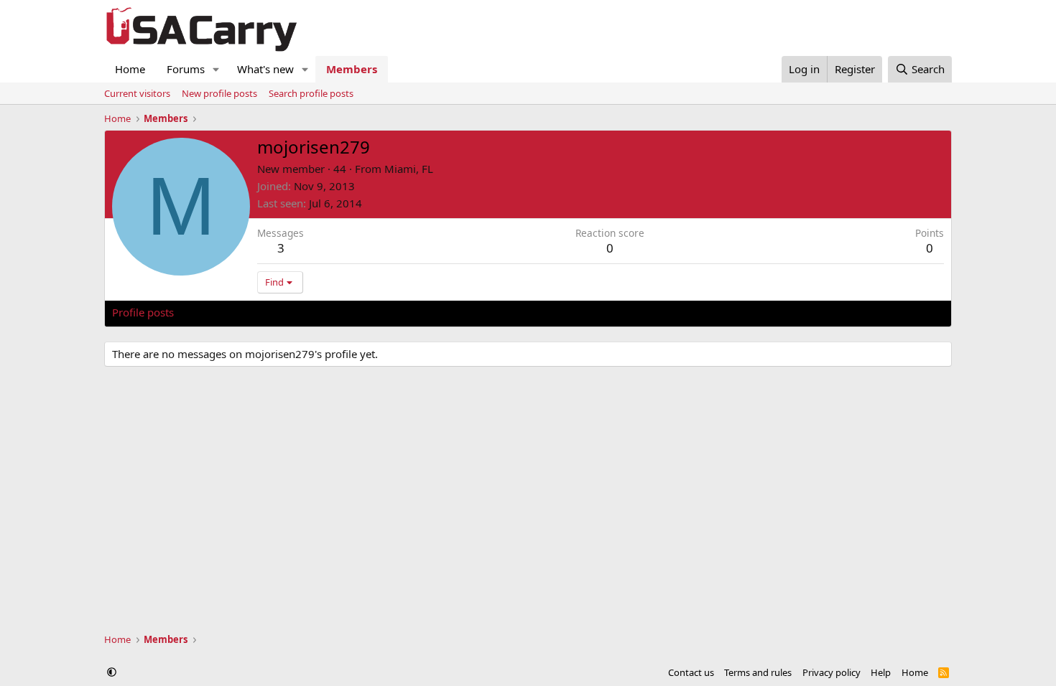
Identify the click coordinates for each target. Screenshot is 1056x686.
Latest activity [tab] (222, 312)
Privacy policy (831, 672)
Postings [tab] (291, 312)
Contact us (691, 672)
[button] (216, 69)
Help (881, 672)
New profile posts (219, 93)
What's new (265, 69)
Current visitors (137, 93)
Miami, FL (408, 168)
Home (130, 69)
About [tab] (342, 312)
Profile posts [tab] (143, 312)
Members (351, 69)
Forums (186, 69)
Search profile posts (311, 93)
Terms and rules (758, 672)
